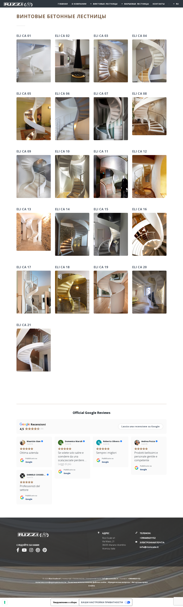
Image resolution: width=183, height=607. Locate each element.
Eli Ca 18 (62, 267)
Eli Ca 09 (23, 151)
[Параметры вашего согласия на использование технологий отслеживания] (4, 602)
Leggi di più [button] (64, 464)
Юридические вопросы (119, 582)
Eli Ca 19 (101, 267)
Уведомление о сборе (65, 602)
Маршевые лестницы (136, 4)
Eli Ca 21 (23, 325)
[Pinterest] (45, 550)
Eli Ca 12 (139, 151)
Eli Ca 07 (101, 93)
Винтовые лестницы (105, 4)
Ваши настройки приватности (102, 602)
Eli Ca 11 (101, 151)
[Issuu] (38, 550)
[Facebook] (17, 550)
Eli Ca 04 (139, 36)
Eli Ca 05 (23, 93)
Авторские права (140, 582)
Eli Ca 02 (62, 36)
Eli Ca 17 (23, 267)
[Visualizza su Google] (22, 442)
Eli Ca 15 (101, 209)
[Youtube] (24, 550)
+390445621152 (148, 537)
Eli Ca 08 (139, 93)
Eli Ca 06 (62, 93)
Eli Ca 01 (23, 36)
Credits (91, 585)
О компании (79, 4)
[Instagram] (31, 550)
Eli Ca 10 (62, 151)
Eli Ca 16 (139, 209)
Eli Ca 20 (139, 267)
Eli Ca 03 (101, 36)
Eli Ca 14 (62, 209)
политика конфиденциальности (51, 582)
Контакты (159, 4)
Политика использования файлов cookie (87, 582)
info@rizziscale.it (149, 547)
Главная (63, 4)
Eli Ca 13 (23, 209)
